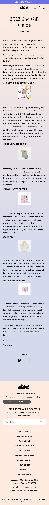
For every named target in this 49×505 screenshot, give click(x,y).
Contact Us (24, 470)
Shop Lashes (24, 431)
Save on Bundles (24, 436)
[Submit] (41, 422)
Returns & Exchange (24, 446)
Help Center (24, 465)
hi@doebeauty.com (24, 486)
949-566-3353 (24, 490)
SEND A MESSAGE (17, 401)
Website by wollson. (24, 501)
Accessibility (24, 474)
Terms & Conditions (24, 455)
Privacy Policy (24, 460)
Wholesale (24, 441)
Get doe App (24, 450)
